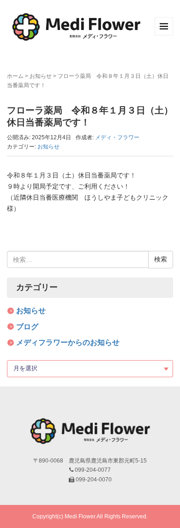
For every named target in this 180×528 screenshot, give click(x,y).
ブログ (27, 327)
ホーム (15, 76)
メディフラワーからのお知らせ (68, 342)
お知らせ (41, 76)
